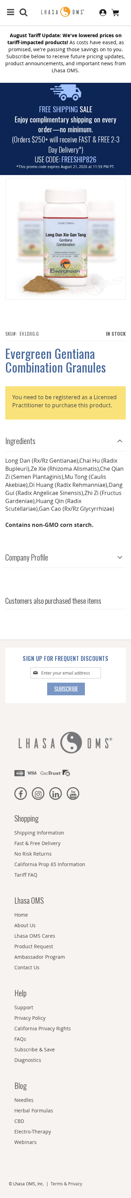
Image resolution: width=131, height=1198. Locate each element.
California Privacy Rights (42, 1028)
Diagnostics (27, 1060)
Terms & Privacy (66, 1183)
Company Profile (26, 557)
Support (23, 1007)
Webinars (25, 1142)
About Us (25, 925)
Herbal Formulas (33, 1110)
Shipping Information (39, 832)
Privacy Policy (29, 1018)
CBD (19, 1121)
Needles (24, 1100)
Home (21, 914)
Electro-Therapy (32, 1131)
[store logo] (65, 12)
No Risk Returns (33, 853)
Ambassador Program (39, 956)
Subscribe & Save (34, 1049)
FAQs (20, 1039)
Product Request (33, 946)
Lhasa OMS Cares (34, 935)
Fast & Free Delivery (37, 843)
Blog (20, 1085)
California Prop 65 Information (49, 864)
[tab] (65, 439)
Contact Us (26, 967)
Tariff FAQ (25, 874)
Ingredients (20, 440)
